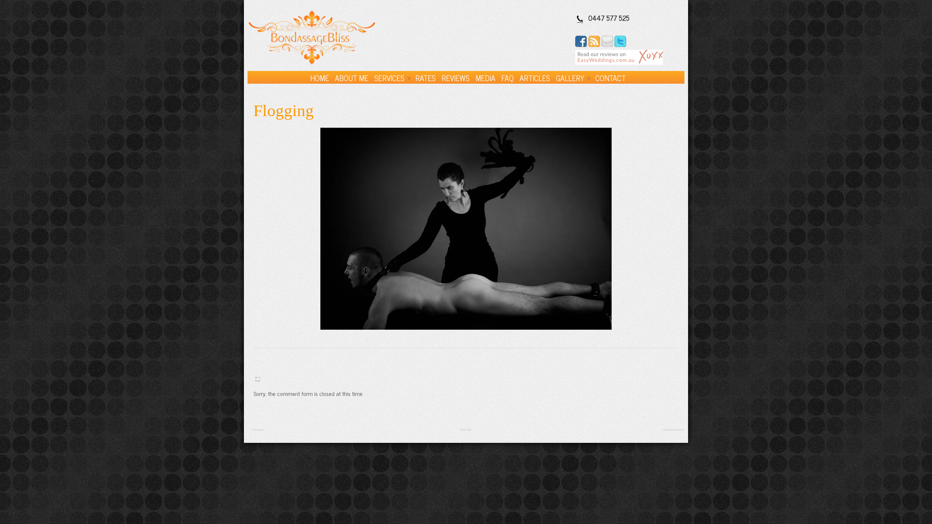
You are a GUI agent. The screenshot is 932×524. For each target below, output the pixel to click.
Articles (535, 78)
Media (485, 78)
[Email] (607, 44)
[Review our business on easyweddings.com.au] (619, 62)
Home (319, 78)
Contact (610, 78)
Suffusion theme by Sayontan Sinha (673, 429)
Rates (425, 78)
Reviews (456, 78)
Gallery (570, 78)
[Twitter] (620, 44)
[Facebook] (581, 44)
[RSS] (594, 44)
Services (389, 78)
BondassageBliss (258, 429)
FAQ (507, 78)
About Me (351, 78)
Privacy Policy (466, 429)
